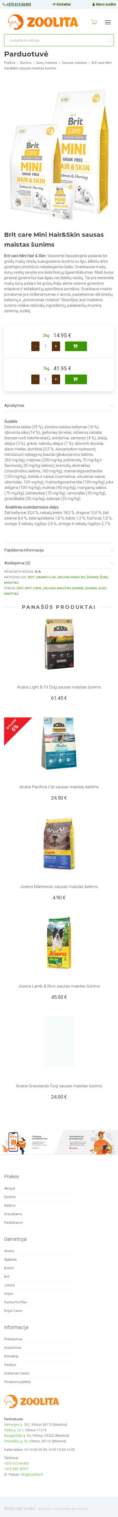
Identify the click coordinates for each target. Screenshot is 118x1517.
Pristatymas (13, 1339)
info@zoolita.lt (32, 1474)
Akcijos (9, 1188)
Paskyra (10, 1365)
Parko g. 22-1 (14, 1430)
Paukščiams (13, 1223)
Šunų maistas (46, 63)
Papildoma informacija (24, 550)
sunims (91, 588)
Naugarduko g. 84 (17, 1436)
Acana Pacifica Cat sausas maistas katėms (59, 786)
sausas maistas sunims (63, 588)
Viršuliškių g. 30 (16, 1441)
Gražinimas (12, 1348)
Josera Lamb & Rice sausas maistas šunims (59, 986)
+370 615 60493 (18, 4)
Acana (9, 1251)
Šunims (26, 63)
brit (20, 588)
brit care (33, 588)
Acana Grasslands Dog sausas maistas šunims (59, 1085)
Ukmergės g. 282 (17, 1425)
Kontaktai (63, 4)
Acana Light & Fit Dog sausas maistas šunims (59, 687)
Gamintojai (46, 577)
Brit (31, 577)
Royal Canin (13, 1311)
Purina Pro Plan (15, 1302)
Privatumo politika (17, 1382)
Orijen (8, 1294)
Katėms (10, 1205)
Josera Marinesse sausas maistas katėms (59, 886)
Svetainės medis (16, 1373)
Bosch (9, 1268)
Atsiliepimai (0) (17, 563)
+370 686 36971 (16, 1469)
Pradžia (9, 63)
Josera (9, 1285)
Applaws (10, 1260)
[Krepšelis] (93, 21)
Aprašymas (14, 405)
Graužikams (13, 1214)
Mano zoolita (105, 4)
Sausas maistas (74, 63)
